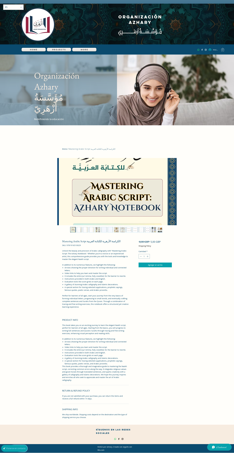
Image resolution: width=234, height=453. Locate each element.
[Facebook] (202, 50)
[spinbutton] (144, 256)
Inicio (64, 149)
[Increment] (147, 256)
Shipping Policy (145, 246)
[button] (222, 49)
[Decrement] (140, 256)
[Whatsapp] (198, 50)
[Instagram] (206, 50)
